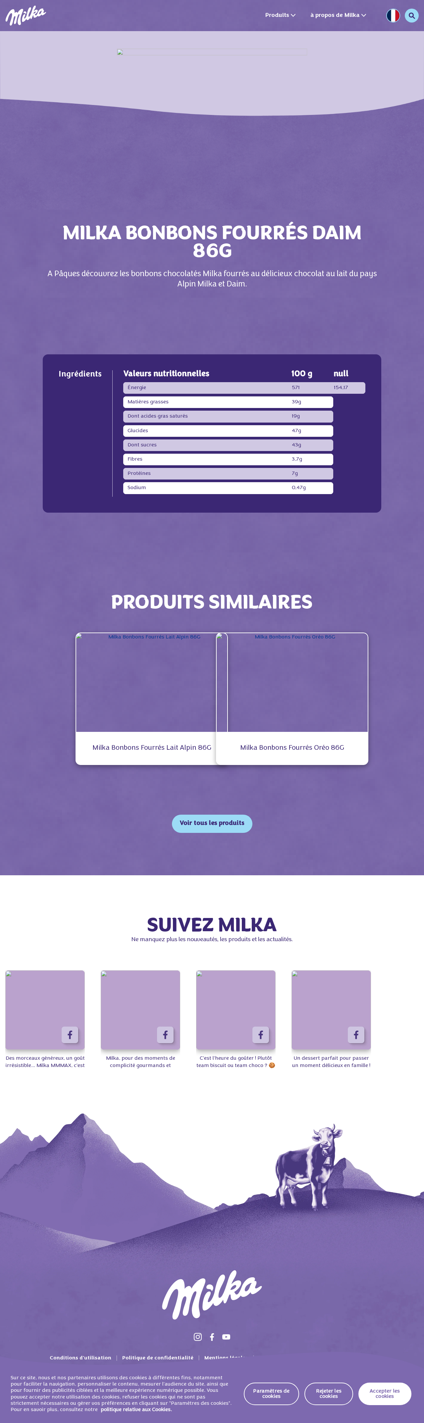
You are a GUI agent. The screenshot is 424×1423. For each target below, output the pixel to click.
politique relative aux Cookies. (136, 1409)
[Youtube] (226, 1337)
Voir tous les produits (212, 823)
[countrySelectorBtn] (393, 16)
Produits (277, 15)
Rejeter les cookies (329, 1394)
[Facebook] (212, 1337)
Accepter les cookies (385, 1394)
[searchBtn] (412, 16)
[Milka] (25, 15)
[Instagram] (198, 1337)
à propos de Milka (335, 15)
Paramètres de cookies (271, 1394)
